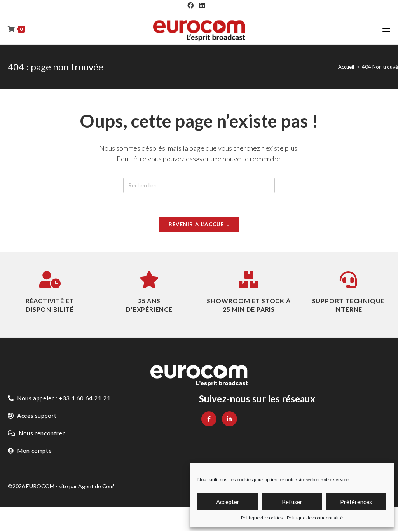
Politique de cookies (262, 518)
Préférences (356, 501)
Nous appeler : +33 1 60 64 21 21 (63, 398)
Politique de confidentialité (315, 518)
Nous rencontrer (41, 433)
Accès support (36, 415)
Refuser (292, 501)
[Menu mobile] (386, 29)
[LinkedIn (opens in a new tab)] (202, 5)
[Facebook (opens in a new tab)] (190, 5)
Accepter (227, 501)
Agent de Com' (96, 486)
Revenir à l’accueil (199, 224)
